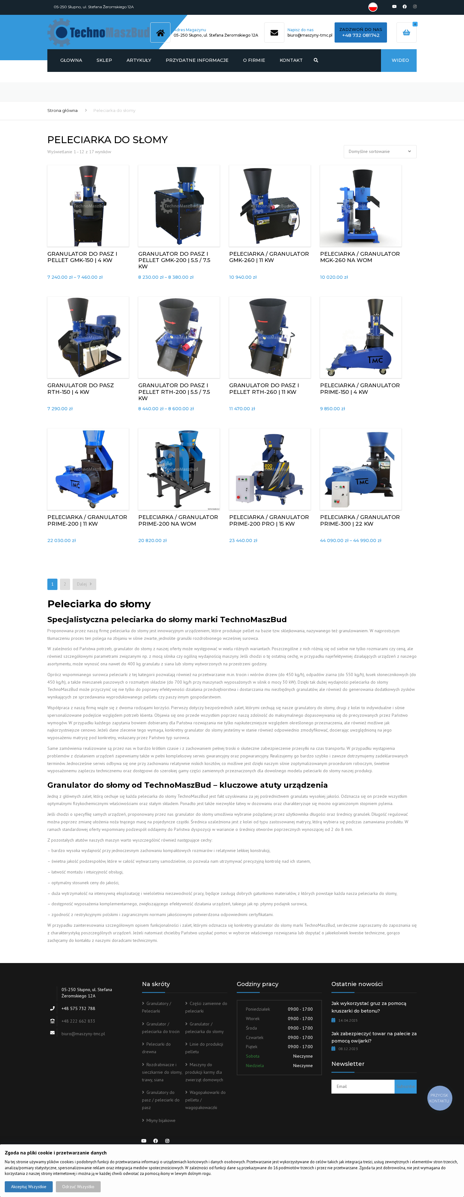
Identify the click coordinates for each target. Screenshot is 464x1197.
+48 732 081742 (361, 35)
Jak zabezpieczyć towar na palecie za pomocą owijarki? (374, 1037)
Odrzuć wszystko (78, 1186)
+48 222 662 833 (78, 1021)
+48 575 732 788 (78, 1008)
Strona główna (62, 110)
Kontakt (291, 60)
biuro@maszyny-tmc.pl (310, 35)
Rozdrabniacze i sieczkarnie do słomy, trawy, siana (162, 1072)
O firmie (254, 60)
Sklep (104, 60)
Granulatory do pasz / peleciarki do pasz (161, 1099)
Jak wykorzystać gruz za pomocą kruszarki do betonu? (368, 1007)
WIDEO (400, 60)
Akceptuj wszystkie (28, 1186)
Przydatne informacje (197, 60)
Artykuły (139, 60)
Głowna (71, 60)
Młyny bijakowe (160, 1120)
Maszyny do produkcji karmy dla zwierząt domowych (204, 1072)
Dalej (82, 584)
